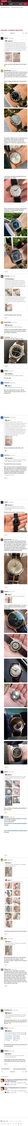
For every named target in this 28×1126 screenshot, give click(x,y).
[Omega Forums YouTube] (8, 1124)
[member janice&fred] (2, 1080)
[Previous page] (2, 33)
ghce (8, 420)
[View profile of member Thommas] (2, 277)
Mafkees (6, 591)
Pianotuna (9, 505)
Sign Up (20, 4)
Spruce (9, 863)
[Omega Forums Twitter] (11, 1124)
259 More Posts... (6, 1068)
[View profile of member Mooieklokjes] (2, 71)
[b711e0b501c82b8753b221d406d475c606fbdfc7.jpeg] (15, 832)
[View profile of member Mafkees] (2, 592)
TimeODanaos (8, 1010)
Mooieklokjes (7, 70)
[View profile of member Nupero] (2, 1029)
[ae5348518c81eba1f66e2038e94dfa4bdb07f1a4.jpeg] (15, 824)
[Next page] (23, 33)
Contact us (11, 1121)
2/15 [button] (12, 33)
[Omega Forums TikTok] (13, 1124)
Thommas (9, 41)
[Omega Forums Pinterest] (21, 1124)
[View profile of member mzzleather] (2, 338)
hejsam (6, 38)
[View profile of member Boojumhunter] (2, 540)
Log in (25, 4)
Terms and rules (18, 1121)
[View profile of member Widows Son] (2, 970)
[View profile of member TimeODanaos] (2, 1011)
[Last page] (26, 33)
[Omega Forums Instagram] (16, 1124)
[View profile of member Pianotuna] (2, 384)
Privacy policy (3, 1123)
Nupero (6, 1028)
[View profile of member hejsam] (2, 39)
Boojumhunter (8, 539)
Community (4, 1)
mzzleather (7, 337)
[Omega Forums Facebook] (18, 1124)
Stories (9, 1)
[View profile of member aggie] (2, 861)
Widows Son (7, 969)
